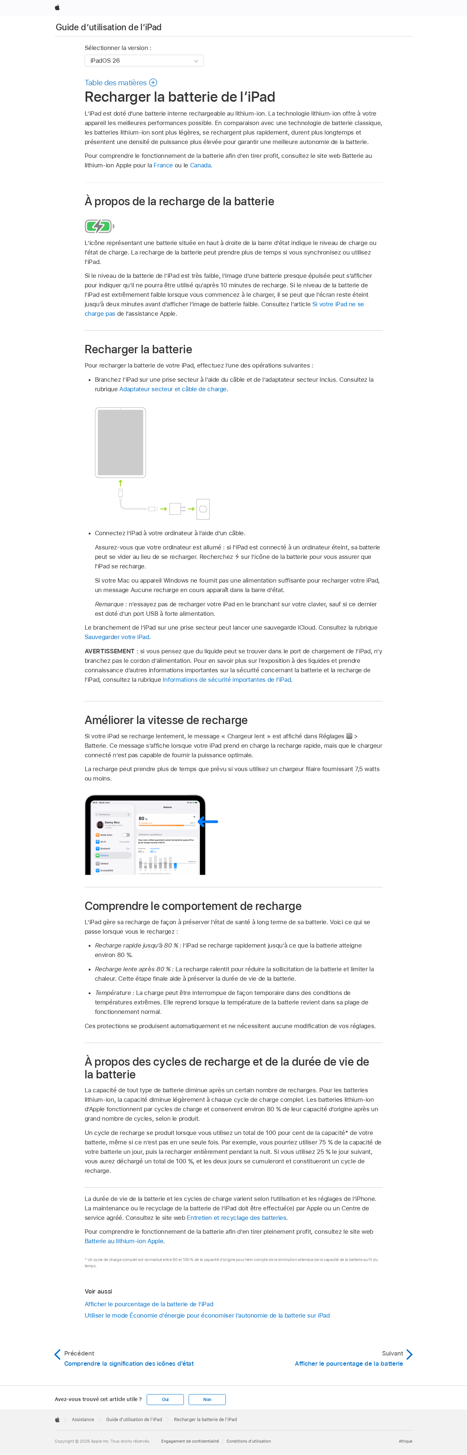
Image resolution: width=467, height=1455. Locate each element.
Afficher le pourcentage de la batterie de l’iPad (149, 1304)
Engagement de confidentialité (190, 1441)
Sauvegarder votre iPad (117, 637)
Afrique (405, 1441)
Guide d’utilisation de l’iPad (109, 27)
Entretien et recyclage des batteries (236, 1217)
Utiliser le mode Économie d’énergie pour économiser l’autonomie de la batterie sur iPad (207, 1315)
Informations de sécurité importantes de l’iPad (227, 679)
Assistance (83, 1419)
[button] (121, 82)
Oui (165, 1399)
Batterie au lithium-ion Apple (124, 1241)
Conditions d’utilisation (249, 1441)
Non (207, 1399)
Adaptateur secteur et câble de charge (173, 389)
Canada (200, 165)
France (163, 165)
